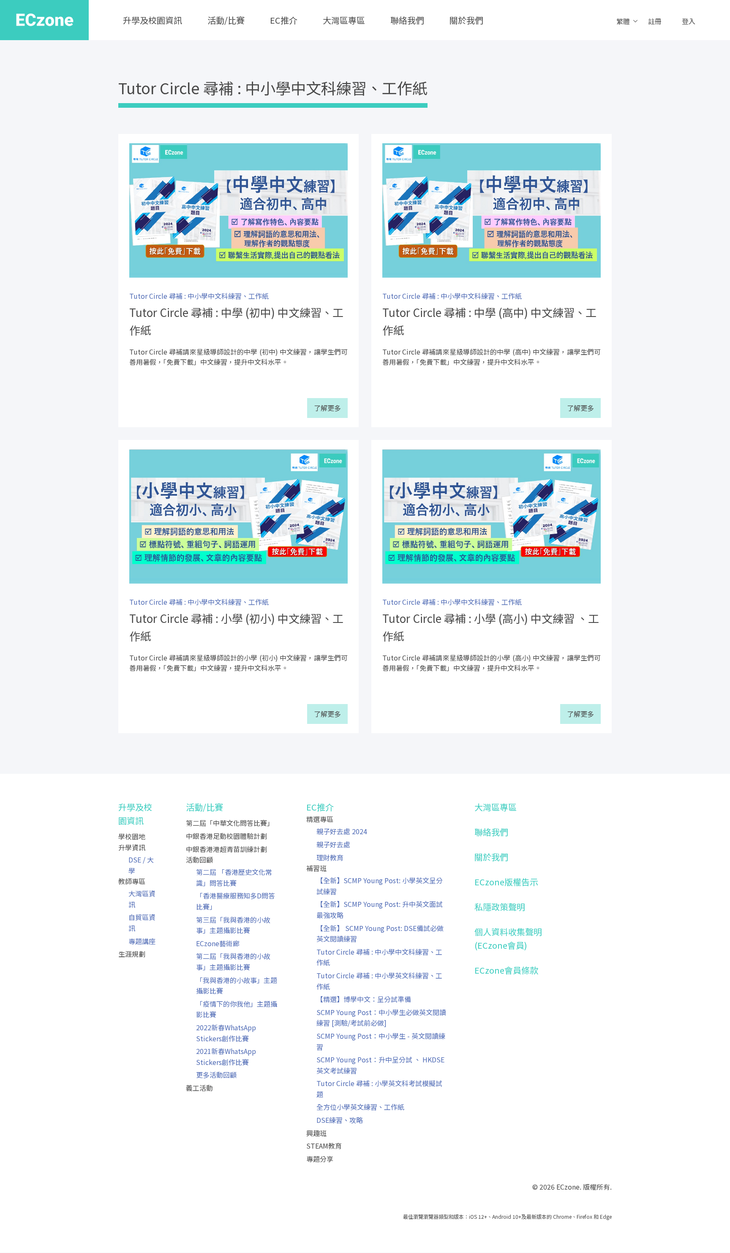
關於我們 (466, 20)
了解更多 (327, 408)
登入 (688, 21)
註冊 (655, 21)
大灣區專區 (344, 20)
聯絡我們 (407, 20)
